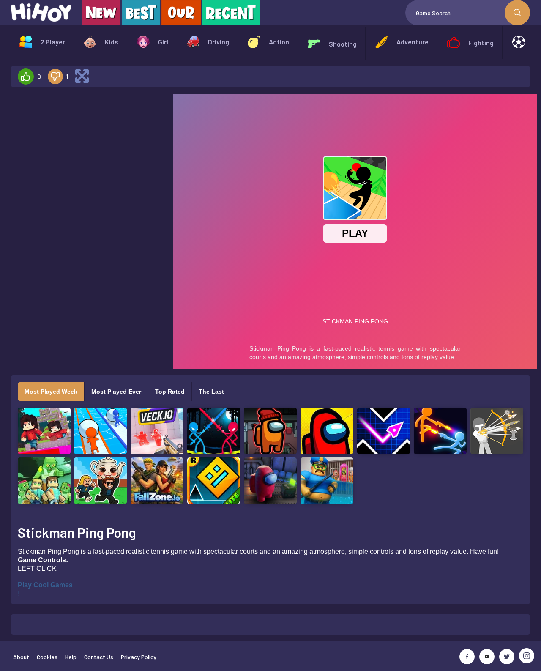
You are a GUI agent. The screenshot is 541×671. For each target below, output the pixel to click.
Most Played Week (51, 391)
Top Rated (170, 391)
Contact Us (98, 656)
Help (71, 656)
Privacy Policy (138, 656)
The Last (211, 391)
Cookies (47, 656)
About (21, 656)
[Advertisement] (89, 221)
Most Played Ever (116, 391)
